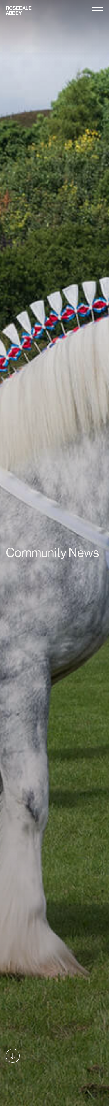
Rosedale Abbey (19, 10)
